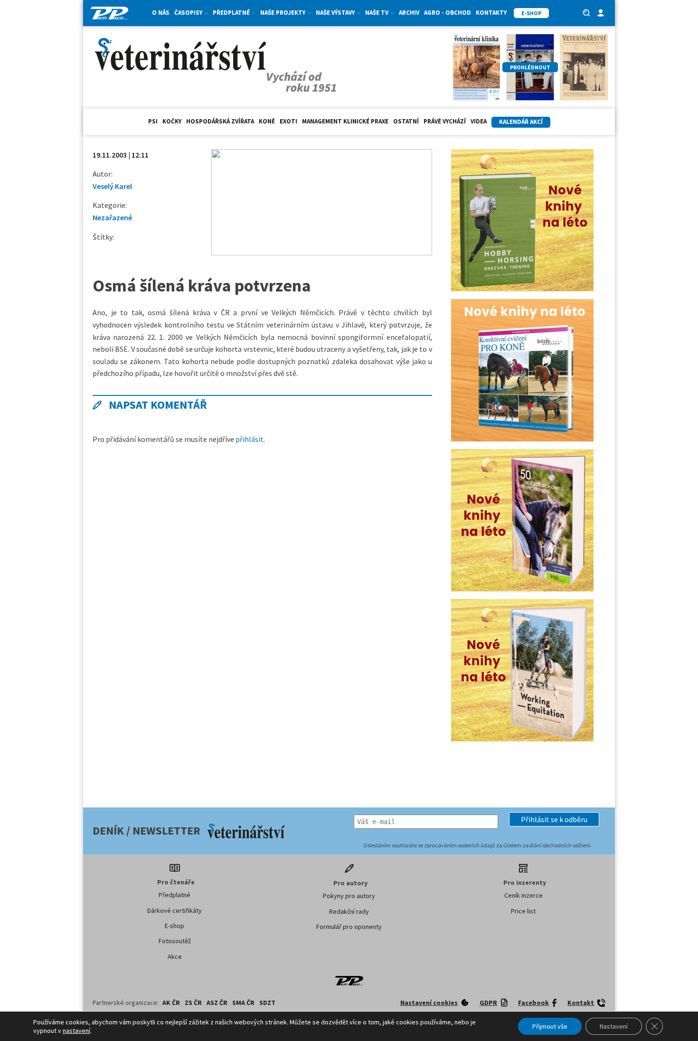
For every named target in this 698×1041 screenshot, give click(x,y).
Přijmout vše (549, 1026)
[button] (554, 819)
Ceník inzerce (523, 895)
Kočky (171, 121)
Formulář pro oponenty (349, 926)
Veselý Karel (112, 186)
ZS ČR (193, 1002)
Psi (153, 121)
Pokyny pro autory (349, 895)
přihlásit (250, 439)
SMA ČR (243, 1002)
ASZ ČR (217, 1002)
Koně (267, 121)
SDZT (267, 1002)
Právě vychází (445, 121)
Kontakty (491, 13)
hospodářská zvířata (220, 121)
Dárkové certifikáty (174, 910)
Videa (479, 121)
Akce (175, 956)
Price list (523, 911)
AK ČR (171, 1002)
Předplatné (174, 895)
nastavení (76, 1030)
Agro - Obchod (447, 13)
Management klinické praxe (345, 121)
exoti (288, 121)
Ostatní (406, 121)
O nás (161, 13)
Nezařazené (112, 217)
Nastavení (614, 1026)
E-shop (174, 925)
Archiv (409, 13)
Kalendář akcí (521, 122)
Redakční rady (349, 911)
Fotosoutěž (175, 941)
